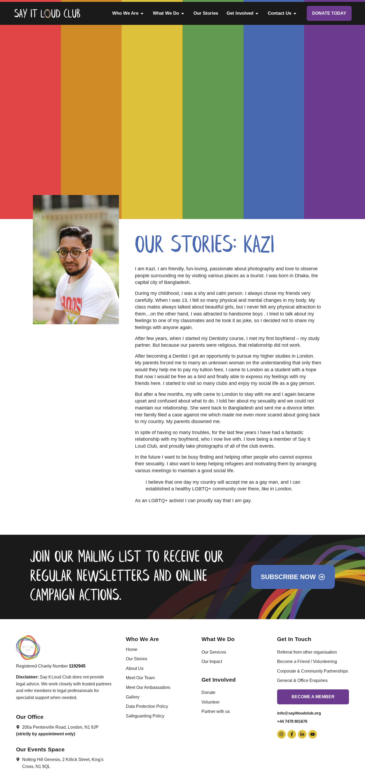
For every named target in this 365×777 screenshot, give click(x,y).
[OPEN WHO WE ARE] (142, 13)
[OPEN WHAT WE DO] (182, 13)
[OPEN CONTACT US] (295, 13)
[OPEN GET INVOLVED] (257, 13)
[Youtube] (312, 734)
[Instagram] (281, 734)
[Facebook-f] (292, 734)
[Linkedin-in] (302, 734)
